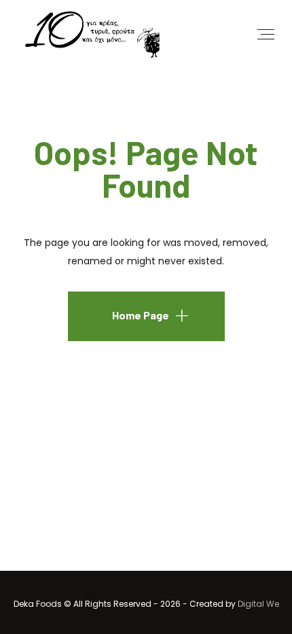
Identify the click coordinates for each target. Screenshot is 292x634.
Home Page (140, 315)
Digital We (258, 604)
